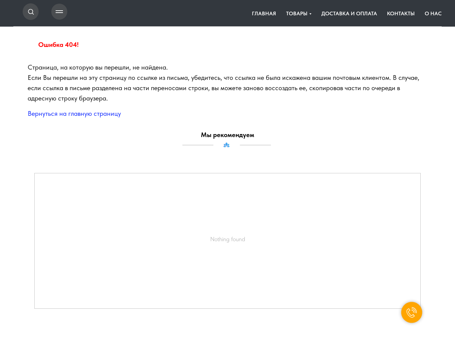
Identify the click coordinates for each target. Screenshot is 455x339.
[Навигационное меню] (59, 11)
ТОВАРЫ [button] (296, 13)
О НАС (433, 13)
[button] (31, 11)
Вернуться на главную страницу (74, 113)
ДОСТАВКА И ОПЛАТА (349, 13)
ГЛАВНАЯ (264, 13)
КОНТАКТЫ (401, 13)
